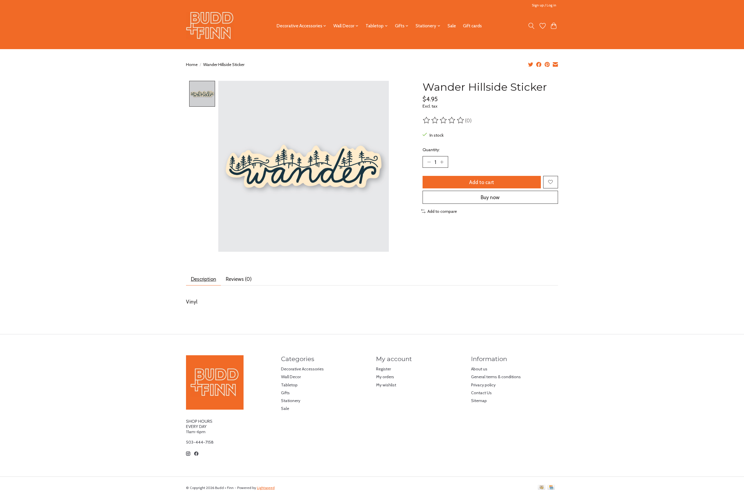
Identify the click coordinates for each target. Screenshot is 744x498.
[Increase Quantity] (442, 162)
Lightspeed (266, 487)
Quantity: (431, 149)
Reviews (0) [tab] (239, 279)
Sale (452, 25)
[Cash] (541, 487)
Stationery (290, 400)
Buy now (490, 197)
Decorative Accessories (302, 369)
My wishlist (386, 385)
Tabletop (289, 385)
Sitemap (479, 400)
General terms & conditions (496, 376)
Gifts (285, 392)
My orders (385, 376)
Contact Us (481, 392)
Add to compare (442, 211)
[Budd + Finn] (210, 26)
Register (383, 369)
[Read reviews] (444, 120)
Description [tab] (203, 279)
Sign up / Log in (544, 5)
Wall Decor (291, 376)
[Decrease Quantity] (429, 162)
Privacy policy (483, 385)
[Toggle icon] (531, 26)
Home (192, 64)
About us (479, 369)
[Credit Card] (551, 487)
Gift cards (472, 25)
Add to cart (481, 182)
